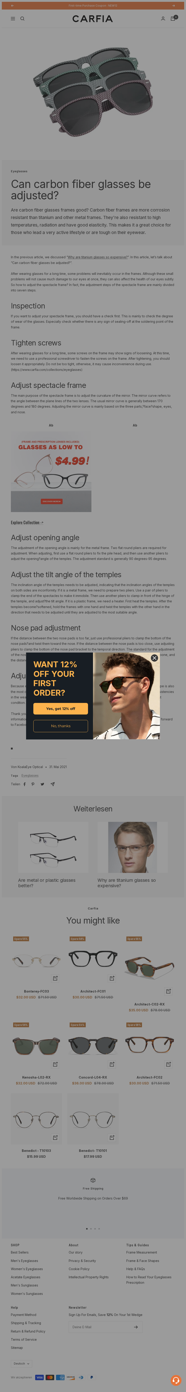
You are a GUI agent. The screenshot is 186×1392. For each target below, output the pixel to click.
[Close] (154, 658)
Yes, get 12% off (60, 709)
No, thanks (61, 726)
